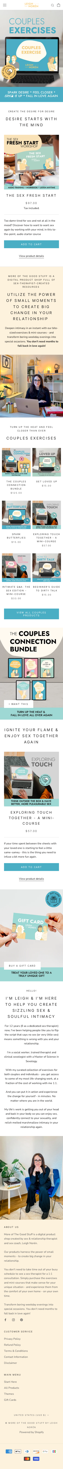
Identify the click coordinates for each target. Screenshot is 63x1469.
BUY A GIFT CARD (22, 965)
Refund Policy (12, 1345)
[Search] (52, 5)
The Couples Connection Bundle (16, 485)
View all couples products (31, 614)
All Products (11, 1388)
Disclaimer (10, 1363)
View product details (31, 256)
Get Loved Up (46, 481)
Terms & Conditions (16, 1351)
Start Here (10, 1382)
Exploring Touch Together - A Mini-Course (46, 538)
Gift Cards (10, 1400)
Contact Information (16, 1357)
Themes (9, 1394)
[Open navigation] (4, 5)
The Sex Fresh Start (31, 195)
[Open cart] (58, 5)
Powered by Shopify (31, 1432)
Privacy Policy (12, 1339)
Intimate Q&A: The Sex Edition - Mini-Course (16, 590)
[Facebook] (5, 1319)
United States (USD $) (30, 1415)
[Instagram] (13, 1319)
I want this (18, 704)
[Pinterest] (21, 1319)
